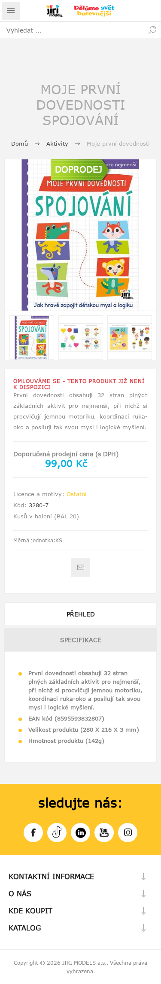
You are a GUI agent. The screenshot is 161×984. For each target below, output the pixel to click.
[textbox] (72, 30)
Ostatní (77, 494)
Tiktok (57, 832)
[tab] (80, 614)
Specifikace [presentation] (80, 639)
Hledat (152, 30)
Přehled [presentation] (81, 614)
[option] (31, 337)
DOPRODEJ (78, 169)
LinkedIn (80, 832)
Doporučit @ (80, 567)
